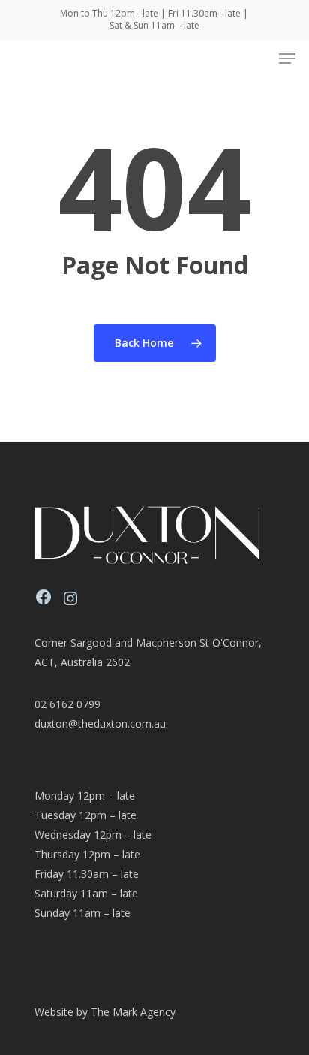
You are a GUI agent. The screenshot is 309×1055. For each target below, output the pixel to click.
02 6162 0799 (67, 704)
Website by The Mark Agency (105, 1012)
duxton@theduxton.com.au (100, 723)
